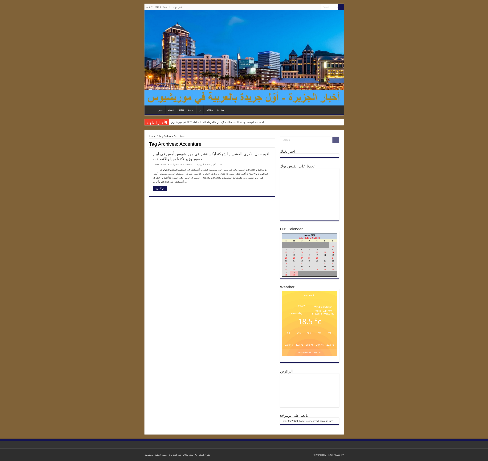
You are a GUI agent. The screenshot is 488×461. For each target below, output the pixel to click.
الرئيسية (151, 109)
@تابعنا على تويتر (294, 415)
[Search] (341, 7)
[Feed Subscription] (274, 143)
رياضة (191, 110)
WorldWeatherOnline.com (310, 352)
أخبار (161, 110)
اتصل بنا (221, 110)
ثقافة (181, 110)
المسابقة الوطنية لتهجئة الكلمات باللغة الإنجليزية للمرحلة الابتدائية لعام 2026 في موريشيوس (217, 122)
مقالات (209, 110)
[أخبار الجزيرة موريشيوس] (244, 57)
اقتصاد (171, 110)
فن (199, 110)
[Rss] (314, 7)
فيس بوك (177, 7)
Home (152, 136)
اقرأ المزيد (160, 188)
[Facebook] (318, 7)
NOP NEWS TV (336, 454)
